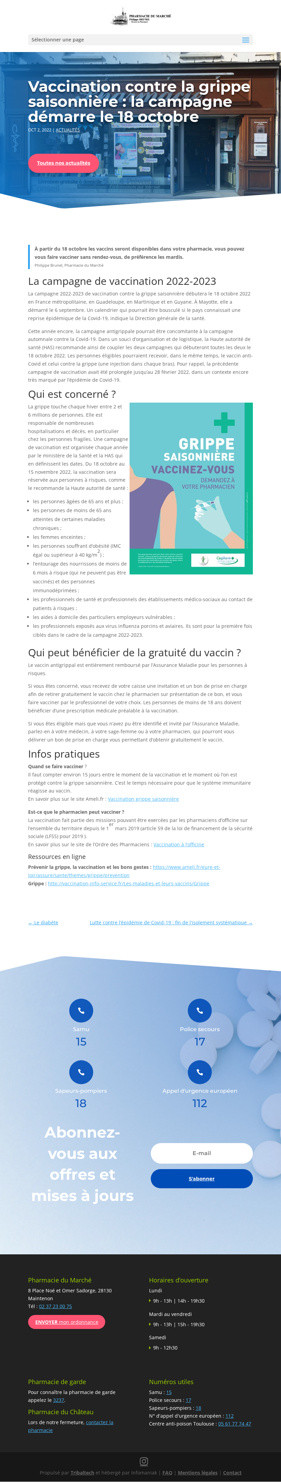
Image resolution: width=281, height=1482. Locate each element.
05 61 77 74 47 (234, 1423)
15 (169, 1392)
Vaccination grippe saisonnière (143, 799)
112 (229, 1416)
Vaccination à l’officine (179, 844)
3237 (58, 1400)
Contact (232, 1472)
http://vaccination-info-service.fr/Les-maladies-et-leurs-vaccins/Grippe (128, 883)
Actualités (68, 130)
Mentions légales (198, 1472)
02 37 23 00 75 (55, 1306)
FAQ (167, 1472)
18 (198, 1408)
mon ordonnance (66, 1322)
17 (188, 1400)
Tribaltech (82, 1472)
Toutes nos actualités (63, 163)
